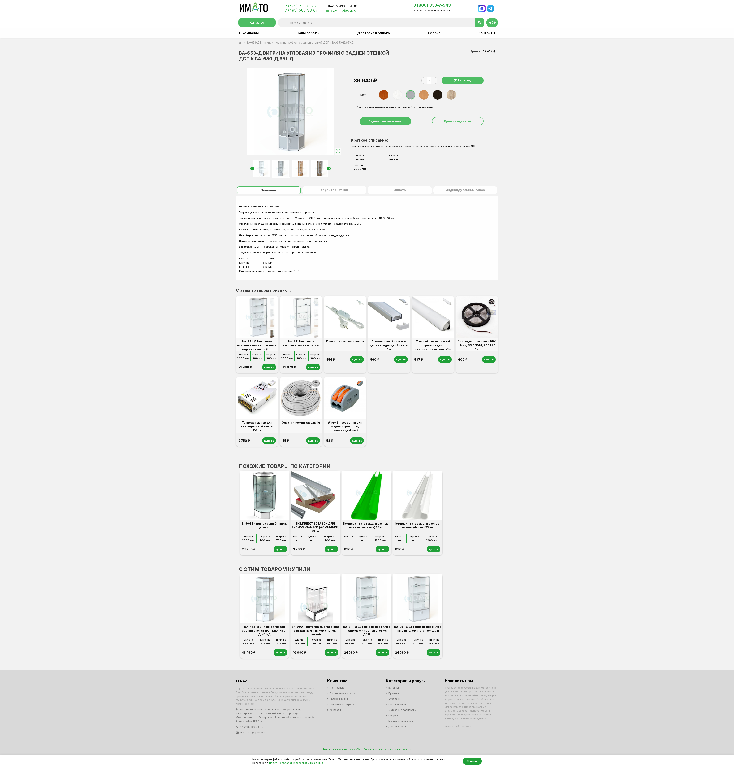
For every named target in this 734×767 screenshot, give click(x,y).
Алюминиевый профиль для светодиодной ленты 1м (389, 345)
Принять (472, 761)
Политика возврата (342, 704)
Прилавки (394, 693)
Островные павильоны (402, 709)
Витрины (393, 687)
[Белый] (397, 94)
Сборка (434, 33)
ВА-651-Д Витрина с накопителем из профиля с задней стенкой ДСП (257, 345)
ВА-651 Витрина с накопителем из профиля (301, 343)
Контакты (486, 33)
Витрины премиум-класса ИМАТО (341, 749)
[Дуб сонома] (451, 94)
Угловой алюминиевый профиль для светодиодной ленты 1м (433, 345)
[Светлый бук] (423, 94)
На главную (337, 687)
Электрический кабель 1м (301, 422)
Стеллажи (394, 698)
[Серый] (410, 95)
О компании (249, 33)
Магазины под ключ (400, 720)
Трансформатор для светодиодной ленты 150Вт (257, 426)
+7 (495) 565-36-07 (300, 10)
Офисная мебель (398, 704)
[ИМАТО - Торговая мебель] (253, 8)
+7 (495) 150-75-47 (300, 6)
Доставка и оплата (373, 33)
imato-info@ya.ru (341, 10)
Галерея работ (339, 698)
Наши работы (308, 33)
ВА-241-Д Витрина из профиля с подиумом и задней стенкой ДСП (366, 630)
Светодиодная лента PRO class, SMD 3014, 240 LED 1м (477, 345)
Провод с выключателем (345, 341)
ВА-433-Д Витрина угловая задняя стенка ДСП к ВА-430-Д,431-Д (264, 630)
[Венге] (437, 94)
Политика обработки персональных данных (387, 749)
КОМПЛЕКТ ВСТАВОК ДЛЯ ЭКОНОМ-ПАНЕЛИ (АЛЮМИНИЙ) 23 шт (315, 527)
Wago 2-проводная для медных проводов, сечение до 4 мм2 (345, 426)
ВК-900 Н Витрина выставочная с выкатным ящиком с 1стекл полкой (315, 630)
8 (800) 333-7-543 (432, 5)
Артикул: (476, 51)
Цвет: (362, 95)
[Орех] (383, 94)
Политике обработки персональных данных (296, 762)
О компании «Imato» (342, 693)
